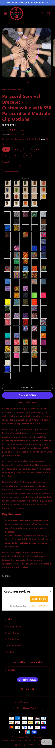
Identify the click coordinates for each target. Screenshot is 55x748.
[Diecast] (26, 248)
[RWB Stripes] (35, 328)
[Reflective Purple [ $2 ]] (7, 375)
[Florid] (35, 255)
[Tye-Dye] (44, 349)
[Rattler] (44, 315)
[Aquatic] (35, 214)
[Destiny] (44, 241)
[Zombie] (26, 362)
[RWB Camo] (26, 328)
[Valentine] (16, 355)
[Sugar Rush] (35, 342)
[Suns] (44, 342)
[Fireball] (26, 255)
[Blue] (26, 221)
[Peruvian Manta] (35, 308)
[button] (6, 13)
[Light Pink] (35, 190)
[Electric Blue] (44, 248)
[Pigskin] (44, 308)
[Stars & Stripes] (7, 342)
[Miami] (26, 288)
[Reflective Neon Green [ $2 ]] (16, 369)
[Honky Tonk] (44, 261)
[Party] (16, 308)
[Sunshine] (7, 349)
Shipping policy (19, 745)
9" (27, 155)
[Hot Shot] (7, 268)
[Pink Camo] (7, 315)
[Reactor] (7, 322)
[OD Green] (26, 302)
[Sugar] (26, 342)
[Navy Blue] (26, 295)
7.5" (38, 149)
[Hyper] (16, 268)
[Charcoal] (16, 234)
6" (6, 149)
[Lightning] (44, 281)
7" (27, 149)
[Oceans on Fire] (16, 302)
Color (26, 209)
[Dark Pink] (44, 183)
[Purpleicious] (35, 315)
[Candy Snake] (26, 228)
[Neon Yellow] (7, 302)
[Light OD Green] (26, 190)
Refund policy (17, 740)
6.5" (17, 149)
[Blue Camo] (35, 221)
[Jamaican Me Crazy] (44, 268)
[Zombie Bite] (35, 362)
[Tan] (26, 196)
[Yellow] (44, 196)
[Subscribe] (46, 670)
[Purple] (7, 196)
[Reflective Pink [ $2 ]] (44, 369)
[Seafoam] (7, 335)
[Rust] (16, 328)
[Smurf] (16, 335)
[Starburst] (44, 335)
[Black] (7, 183)
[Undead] (7, 355)
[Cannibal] (35, 228)
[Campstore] (16, 228)
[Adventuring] (7, 214)
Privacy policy (31, 740)
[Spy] (35, 335)
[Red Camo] (35, 322)
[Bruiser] (7, 228)
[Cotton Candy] (44, 234)
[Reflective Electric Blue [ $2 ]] (7, 369)
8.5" (17, 155)
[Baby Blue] (7, 221)
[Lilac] (7, 288)
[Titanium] (26, 349)
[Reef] (7, 328)
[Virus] (35, 355)
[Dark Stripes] (26, 241)
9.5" (38, 155)
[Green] (16, 261)
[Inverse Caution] (35, 268)
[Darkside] (35, 241)
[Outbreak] (7, 308)
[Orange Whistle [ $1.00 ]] (26, 203)
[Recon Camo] (16, 322)
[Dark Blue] (16, 183)
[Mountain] (7, 295)
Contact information (36, 745)
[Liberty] (44, 275)
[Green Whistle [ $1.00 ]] (16, 203)
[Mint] (35, 288)
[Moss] (44, 288)
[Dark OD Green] (35, 183)
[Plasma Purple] (16, 315)
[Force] (44, 255)
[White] (35, 196)
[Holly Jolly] (35, 261)
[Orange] (44, 190)
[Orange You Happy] (44, 302)
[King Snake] (26, 275)
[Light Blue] (7, 190)
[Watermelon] (44, 355)
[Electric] (35, 248)
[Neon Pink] (44, 295)
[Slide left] (21, 83)
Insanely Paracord (26, 737)
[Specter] (26, 335)
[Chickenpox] (26, 234)
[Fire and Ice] (16, 255)
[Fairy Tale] (7, 255)
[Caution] (7, 234)
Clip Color (26, 178)
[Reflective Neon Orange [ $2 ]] (26, 369)
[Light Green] (16, 190)
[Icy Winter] (26, 268)
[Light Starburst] (26, 281)
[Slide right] (33, 83)
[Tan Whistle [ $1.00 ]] (35, 203)
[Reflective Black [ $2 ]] (44, 362)
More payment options (27, 402)
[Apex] (16, 214)
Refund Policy (12, 639)
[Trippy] (35, 349)
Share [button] (8, 575)
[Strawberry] (16, 342)
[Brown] (44, 221)
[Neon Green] (35, 295)
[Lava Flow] (35, 275)
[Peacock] (26, 308)
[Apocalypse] (26, 214)
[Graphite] (7, 261)
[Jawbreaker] (7, 275)
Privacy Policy (12, 633)
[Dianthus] (16, 248)
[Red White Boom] (44, 322)
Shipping (5, 134)
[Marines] (16, 288)
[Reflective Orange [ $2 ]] (35, 369)
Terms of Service (13, 645)
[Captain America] (44, 228)
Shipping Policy (13, 626)
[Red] (16, 196)
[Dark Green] (26, 183)
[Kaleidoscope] (16, 275)
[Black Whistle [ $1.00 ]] (7, 203)
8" (6, 155)
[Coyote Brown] (7, 241)
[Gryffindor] (26, 261)
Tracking (9, 651)
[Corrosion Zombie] (35, 234)
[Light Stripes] (35, 281)
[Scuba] (44, 328)
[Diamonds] (7, 248)
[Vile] (26, 355)
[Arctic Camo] (44, 214)
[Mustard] (16, 295)
